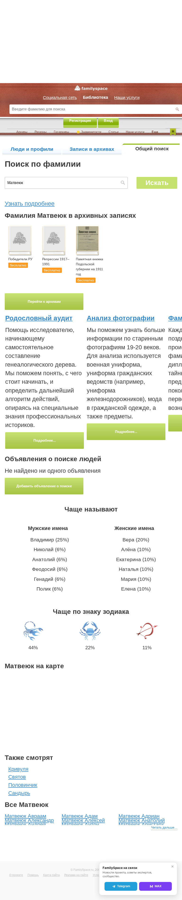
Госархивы (61, 132)
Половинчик (22, 785)
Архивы (21, 132)
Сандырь (19, 793)
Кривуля (18, 769)
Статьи (113, 132)
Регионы (40, 132)
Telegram (123, 886)
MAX (158, 886)
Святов (17, 777)
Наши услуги (135, 132)
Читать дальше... (164, 827)
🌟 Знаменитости (88, 132)
